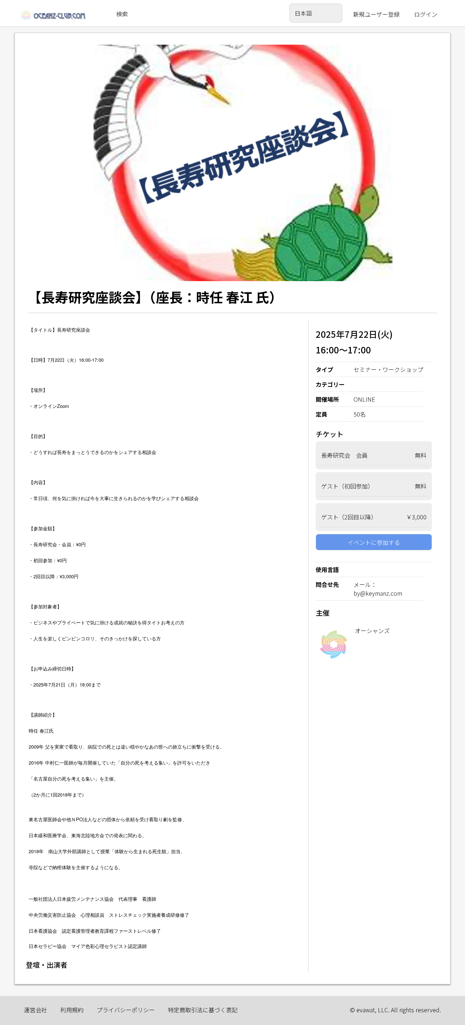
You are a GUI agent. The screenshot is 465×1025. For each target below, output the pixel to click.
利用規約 (72, 1009)
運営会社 (35, 1009)
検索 (122, 13)
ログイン (425, 14)
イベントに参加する (374, 542)
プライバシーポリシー (126, 1009)
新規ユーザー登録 (376, 14)
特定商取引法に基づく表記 (203, 1009)
